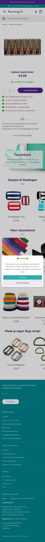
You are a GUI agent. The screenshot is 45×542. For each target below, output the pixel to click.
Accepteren (22, 277)
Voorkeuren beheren (22, 283)
